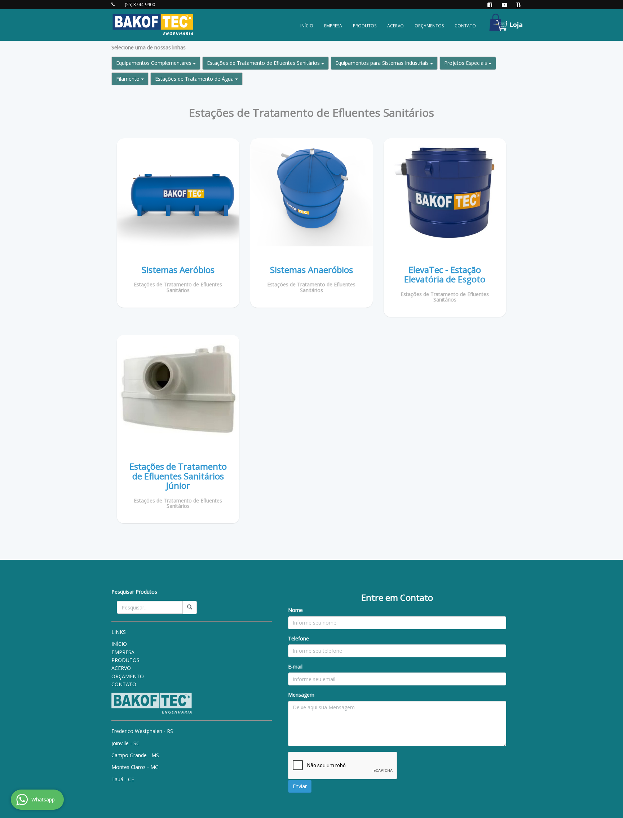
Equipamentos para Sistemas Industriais (382, 62)
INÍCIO (306, 26)
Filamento (128, 78)
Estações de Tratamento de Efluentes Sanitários (264, 62)
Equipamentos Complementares (154, 62)
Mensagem (301, 694)
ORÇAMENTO (127, 676)
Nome (295, 610)
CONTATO (465, 26)
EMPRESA (333, 26)
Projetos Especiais (466, 62)
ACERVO (395, 26)
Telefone (298, 638)
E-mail (295, 666)
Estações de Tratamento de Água (195, 78)
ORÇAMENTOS (429, 26)
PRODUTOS (364, 26)
